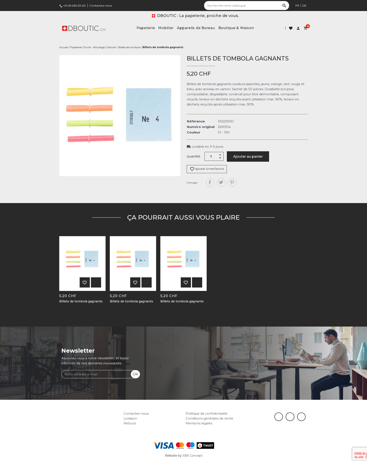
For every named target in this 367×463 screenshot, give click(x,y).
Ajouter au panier (248, 156)
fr (297, 5)
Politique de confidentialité (206, 413)
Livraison (130, 418)
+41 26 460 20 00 (72, 5)
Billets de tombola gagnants (81, 301)
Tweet (221, 182)
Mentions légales (199, 423)
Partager (210, 182)
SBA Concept (192, 455)
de (304, 5)
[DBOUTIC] (83, 28)
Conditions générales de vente (209, 418)
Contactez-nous (100, 5)
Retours (130, 423)
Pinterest (232, 182)
